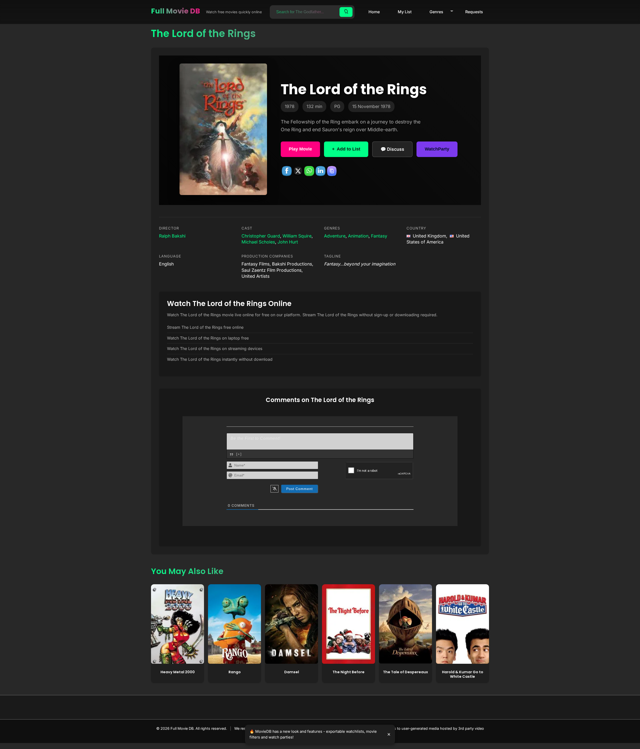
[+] (239, 454)
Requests (474, 11)
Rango (234, 672)
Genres (436, 11)
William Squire (297, 235)
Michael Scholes (258, 241)
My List (405, 11)
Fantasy (379, 235)
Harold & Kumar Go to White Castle (462, 674)
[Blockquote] (231, 455)
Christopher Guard (261, 235)
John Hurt (288, 241)
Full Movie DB (175, 11)
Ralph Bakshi (172, 235)
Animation (358, 235)
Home (374, 11)
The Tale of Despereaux (405, 672)
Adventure (335, 235)
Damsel (291, 672)
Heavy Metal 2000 (177, 672)
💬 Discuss (392, 149)
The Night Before (348, 672)
